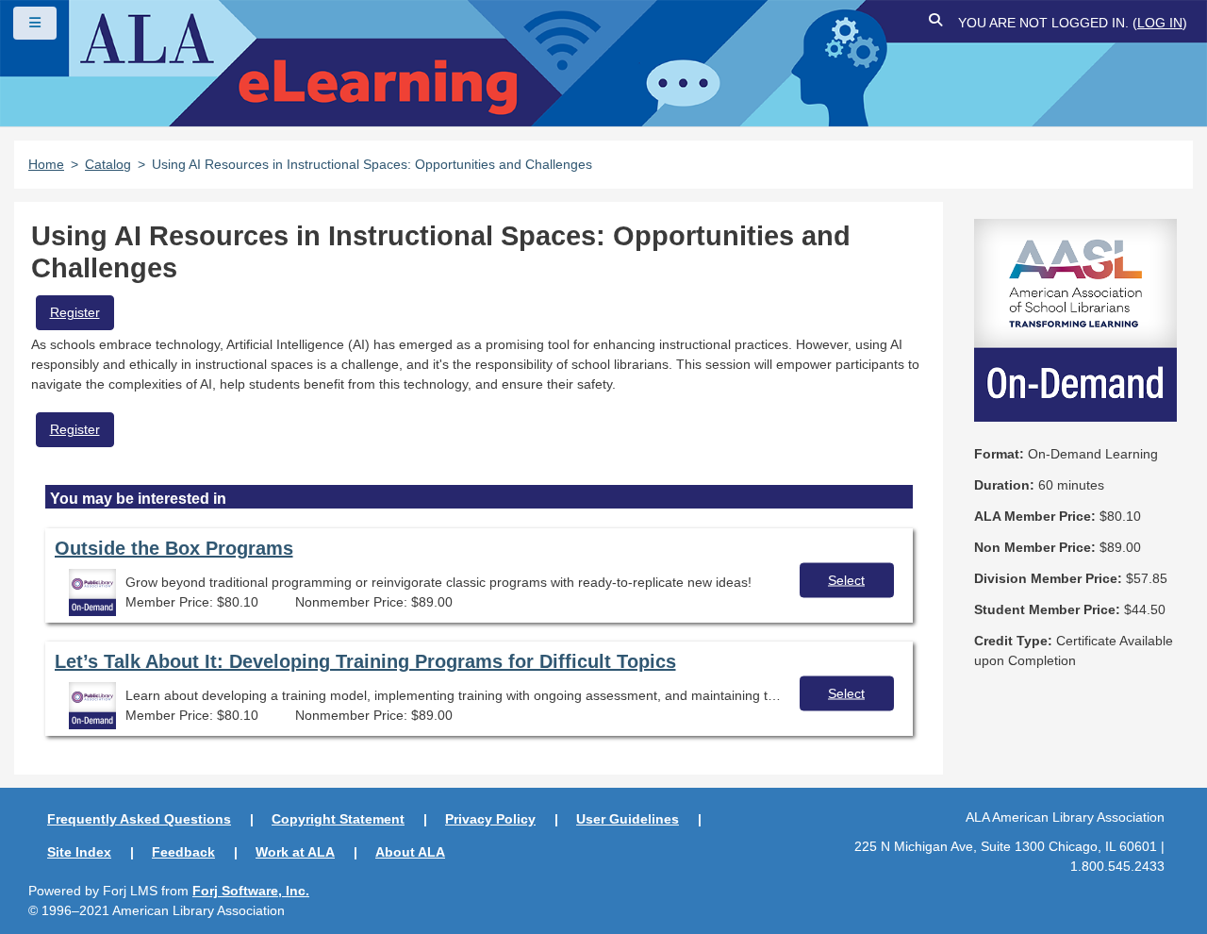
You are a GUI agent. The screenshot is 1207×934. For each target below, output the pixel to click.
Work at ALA (295, 851)
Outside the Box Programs (174, 548)
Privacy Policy (490, 818)
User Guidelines (627, 818)
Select (846, 579)
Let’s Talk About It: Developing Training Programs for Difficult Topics (365, 661)
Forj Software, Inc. (250, 890)
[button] (936, 23)
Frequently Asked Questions (139, 818)
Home (46, 164)
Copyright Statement (338, 818)
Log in (1159, 22)
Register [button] (75, 312)
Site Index (79, 851)
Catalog (108, 164)
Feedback (183, 851)
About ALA (410, 851)
